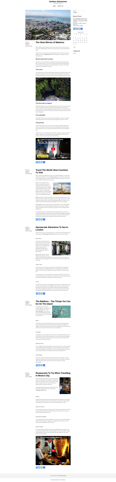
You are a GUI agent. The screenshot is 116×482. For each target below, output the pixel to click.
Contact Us (60, 6)
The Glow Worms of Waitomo (50, 42)
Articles (30, 46)
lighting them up (48, 54)
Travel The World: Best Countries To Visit (80, 18)
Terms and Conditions (55, 479)
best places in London (48, 234)
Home (54, 6)
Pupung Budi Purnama (62, 475)
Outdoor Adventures (58, 1)
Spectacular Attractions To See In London (80, 19)
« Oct (74, 47)
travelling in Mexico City (41, 390)
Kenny (28, 172)
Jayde (28, 44)
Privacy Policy (62, 479)
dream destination (39, 311)
